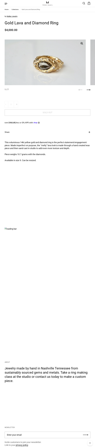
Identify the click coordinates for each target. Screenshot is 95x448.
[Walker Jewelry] (47, 3)
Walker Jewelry (12, 16)
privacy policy (22, 445)
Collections (15, 9)
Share (7, 132)
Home (6, 9)
